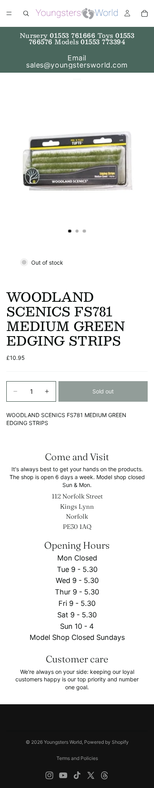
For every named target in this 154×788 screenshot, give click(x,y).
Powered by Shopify (106, 742)
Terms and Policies (77, 758)
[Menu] (9, 13)
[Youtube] (63, 775)
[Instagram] (49, 775)
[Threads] (104, 775)
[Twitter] (91, 775)
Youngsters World (63, 742)
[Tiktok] (77, 775)
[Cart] (144, 13)
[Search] (26, 13)
